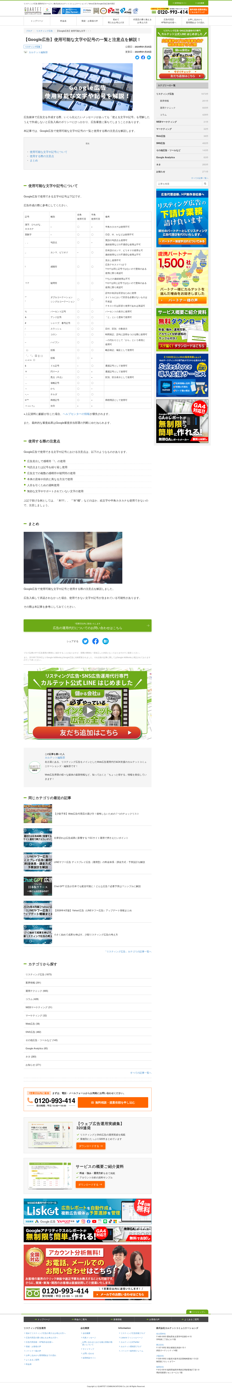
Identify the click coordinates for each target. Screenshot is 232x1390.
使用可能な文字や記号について (48, 152)
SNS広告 (182, 143)
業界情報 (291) (33, 982)
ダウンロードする (89, 1146)
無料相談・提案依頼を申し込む (115, 1102)
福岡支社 (160, 1366)
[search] (205, 183)
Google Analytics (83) (37, 1048)
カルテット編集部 (38, 52)
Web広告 (182, 135)
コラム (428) (32, 999)
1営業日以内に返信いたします (87, 626)
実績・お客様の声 (89, 20)
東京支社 (160, 1344)
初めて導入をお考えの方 (116, 21)
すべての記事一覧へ (141, 1072)
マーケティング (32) (36, 1015)
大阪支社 (160, 1355)
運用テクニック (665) (37, 990)
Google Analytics (182, 157)
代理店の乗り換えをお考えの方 (142, 21)
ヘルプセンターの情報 (76, 414)
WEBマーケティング (182, 121)
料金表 (63, 20)
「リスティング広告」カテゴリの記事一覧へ (128, 951)
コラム (184, 114)
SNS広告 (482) (33, 1031)
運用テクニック (184, 107)
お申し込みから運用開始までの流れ (195, 21)
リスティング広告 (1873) (39, 974)
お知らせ (182, 171)
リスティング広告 (44, 30)
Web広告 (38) (33, 1023)
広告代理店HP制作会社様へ (168, 21)
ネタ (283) (31, 1056)
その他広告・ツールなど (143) (42, 1040)
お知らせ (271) (33, 1064)
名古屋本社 (161, 1333)
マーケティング (182, 128)
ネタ (182, 164)
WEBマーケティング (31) (39, 1007)
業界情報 (184, 100)
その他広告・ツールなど (182, 150)
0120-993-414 (55, 1100)
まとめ (34, 160)
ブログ (29, 30)
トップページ (37, 20)
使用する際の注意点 (42, 156)
